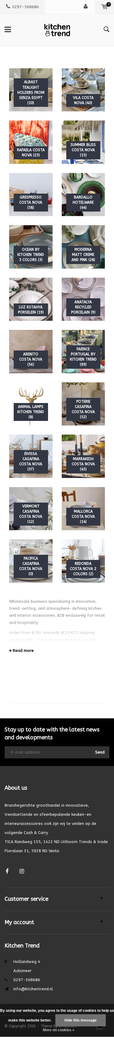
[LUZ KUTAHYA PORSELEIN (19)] (31, 299)
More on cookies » (58, 1030)
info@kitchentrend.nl (33, 989)
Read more (23, 650)
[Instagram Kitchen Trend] (22, 871)
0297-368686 (25, 7)
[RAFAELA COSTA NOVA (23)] (31, 142)
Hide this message (80, 1020)
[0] (104, 7)
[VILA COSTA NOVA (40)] (83, 89)
